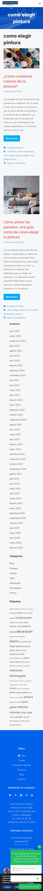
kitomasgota (18, 676)
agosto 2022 (16, 350)
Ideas (12, 578)
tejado (18, 725)
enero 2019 (15, 508)
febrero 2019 (16, 503)
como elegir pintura (13, 155)
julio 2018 (14, 528)
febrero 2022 (16, 365)
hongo (22, 658)
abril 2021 (15, 395)
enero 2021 (15, 404)
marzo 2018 (15, 542)
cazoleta (13, 613)
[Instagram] (26, 795)
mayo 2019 (15, 488)
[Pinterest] (21, 795)
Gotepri (13, 573)
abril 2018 (15, 537)
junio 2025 (15, 331)
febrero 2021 (16, 400)
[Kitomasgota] (9, 3)
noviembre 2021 (18, 375)
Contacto (21, 779)
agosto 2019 (16, 473)
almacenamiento (23, 609)
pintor (21, 697)
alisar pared (14, 609)
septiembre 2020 (18, 419)
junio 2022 (15, 355)
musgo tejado (25, 688)
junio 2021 (15, 385)
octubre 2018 (16, 523)
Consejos (11, 147)
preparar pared (15, 702)
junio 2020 (15, 429)
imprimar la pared (23, 666)
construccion (23, 618)
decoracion (24, 631)
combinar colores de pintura (20, 151)
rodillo (12, 717)
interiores (16, 670)
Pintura (19, 147)
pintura (19, 313)
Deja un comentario (16, 163)
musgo (19, 688)
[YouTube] (32, 795)
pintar (13, 692)
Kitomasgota (15, 588)
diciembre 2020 (17, 409)
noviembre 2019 (18, 459)
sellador (19, 716)
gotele (18, 650)
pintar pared (22, 692)
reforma (22, 707)
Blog (12, 563)
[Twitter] (10, 795)
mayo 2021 (15, 390)
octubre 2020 (16, 414)
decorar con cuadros (17, 636)
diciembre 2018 (17, 513)
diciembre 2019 (17, 454)
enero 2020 (15, 449)
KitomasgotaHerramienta (17, 681)
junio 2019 (15, 483)
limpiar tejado (23, 685)
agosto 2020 (16, 424)
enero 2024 (15, 336)
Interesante (15, 583)
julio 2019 (14, 478)
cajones (31, 609)
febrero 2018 (16, 547)
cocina (19, 612)
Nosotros (21, 769)
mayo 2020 (15, 434)
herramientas (14, 658)
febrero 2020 (16, 444)
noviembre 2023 (18, 340)
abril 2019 (15, 493)
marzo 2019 (15, 498)
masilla (13, 688)
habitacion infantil (17, 654)
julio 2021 (14, 380)
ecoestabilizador (25, 642)
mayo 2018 (15, 533)
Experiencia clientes (21, 765)
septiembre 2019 (18, 469)
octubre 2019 (16, 464)
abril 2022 (15, 360)
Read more (12, 138)
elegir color (28, 155)
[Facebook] (15, 795)
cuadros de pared (16, 622)
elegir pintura (10, 159)
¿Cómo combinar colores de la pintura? (18, 81)
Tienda (21, 760)
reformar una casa (21, 712)
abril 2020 (15, 439)
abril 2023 (15, 345)
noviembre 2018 (18, 518)
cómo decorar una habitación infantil (20, 627)
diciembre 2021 (17, 370)
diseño (14, 641)
